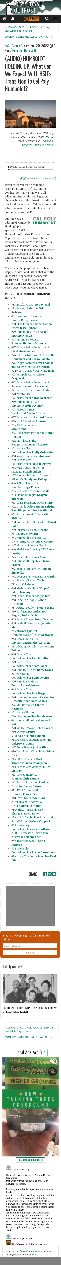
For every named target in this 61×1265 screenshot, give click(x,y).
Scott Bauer (39, 666)
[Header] (30, 7)
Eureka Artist (33, 304)
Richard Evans (43, 417)
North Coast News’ (35, 370)
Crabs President (34, 502)
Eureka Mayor (35, 619)
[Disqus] (30, 1204)
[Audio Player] (9, 167)
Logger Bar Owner (35, 576)
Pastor (28, 837)
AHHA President (35, 607)
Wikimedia (46, 141)
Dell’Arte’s (32, 491)
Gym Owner (30, 798)
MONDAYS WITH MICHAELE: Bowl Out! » (28, 36)
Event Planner (33, 596)
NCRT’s (31, 421)
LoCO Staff (11, 46)
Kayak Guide (34, 456)
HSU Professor (32, 833)
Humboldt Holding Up (24, 51)
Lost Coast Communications (29, 1251)
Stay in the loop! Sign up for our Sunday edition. (26, 937)
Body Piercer (32, 747)
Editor (31, 557)
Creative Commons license (37, 145)
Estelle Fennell (35, 736)
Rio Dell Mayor (34, 728)
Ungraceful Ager (34, 670)
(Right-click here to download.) (38, 178)
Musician (31, 545)
